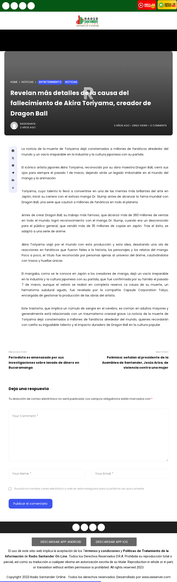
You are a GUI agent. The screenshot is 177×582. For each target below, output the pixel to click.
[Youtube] (22, 6)
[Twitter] (31, 6)
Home (13, 82)
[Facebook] (5, 6)
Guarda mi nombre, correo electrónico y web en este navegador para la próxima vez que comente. (79, 488)
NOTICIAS (27, 82)
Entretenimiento (50, 82)
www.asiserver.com (156, 577)
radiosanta (28, 123)
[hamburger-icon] (170, 36)
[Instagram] (14, 6)
